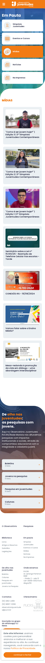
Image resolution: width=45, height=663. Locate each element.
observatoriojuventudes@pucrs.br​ (11, 608)
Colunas (5, 577)
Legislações (7, 551)
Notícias (27, 554)
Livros (4, 542)
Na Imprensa (29, 557)
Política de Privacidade (23, 648)
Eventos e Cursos (31, 548)
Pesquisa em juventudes (7, 581)
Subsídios (6, 548)
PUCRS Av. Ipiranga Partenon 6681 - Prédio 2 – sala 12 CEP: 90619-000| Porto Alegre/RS (33, 577)
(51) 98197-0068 (9, 604)
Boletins (5, 574)
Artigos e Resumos (9, 545)
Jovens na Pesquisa (10, 586)
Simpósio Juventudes (28, 543)
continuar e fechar (22, 654)
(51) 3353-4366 (8, 601)
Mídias (26, 551)
